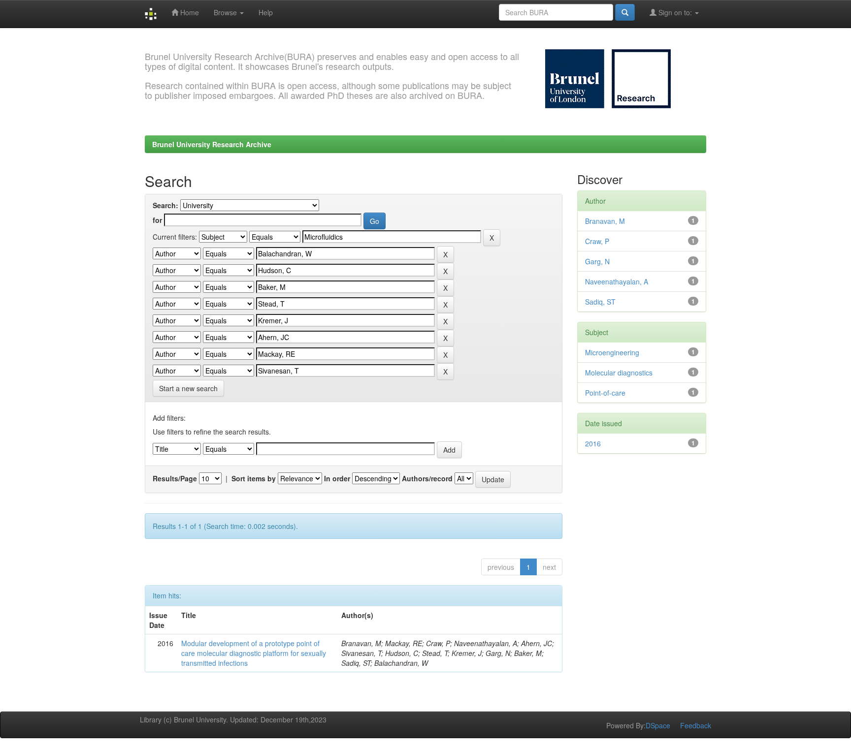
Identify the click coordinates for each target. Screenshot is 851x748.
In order (337, 478)
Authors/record (427, 478)
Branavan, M (605, 221)
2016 (593, 443)
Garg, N (597, 261)
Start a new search (188, 388)
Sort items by (253, 478)
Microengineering (612, 352)
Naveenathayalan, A (616, 281)
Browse (226, 12)
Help (266, 12)
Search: (165, 205)
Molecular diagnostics (619, 372)
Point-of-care (605, 393)
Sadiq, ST (600, 302)
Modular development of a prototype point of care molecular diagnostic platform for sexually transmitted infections (253, 653)
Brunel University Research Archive (211, 144)
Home (188, 12)
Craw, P (597, 241)
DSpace (658, 725)
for (157, 220)
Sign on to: (675, 12)
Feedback (695, 725)
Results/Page (175, 478)
